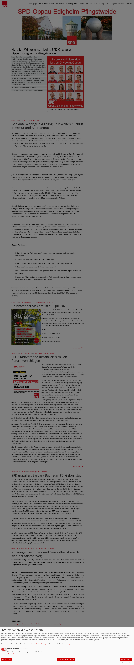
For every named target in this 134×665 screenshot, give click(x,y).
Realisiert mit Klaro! (127, 662)
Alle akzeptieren (126, 659)
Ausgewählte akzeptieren (66, 659)
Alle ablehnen (6, 659)
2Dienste (11, 654)
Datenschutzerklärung (38, 644)
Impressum (71, 644)
